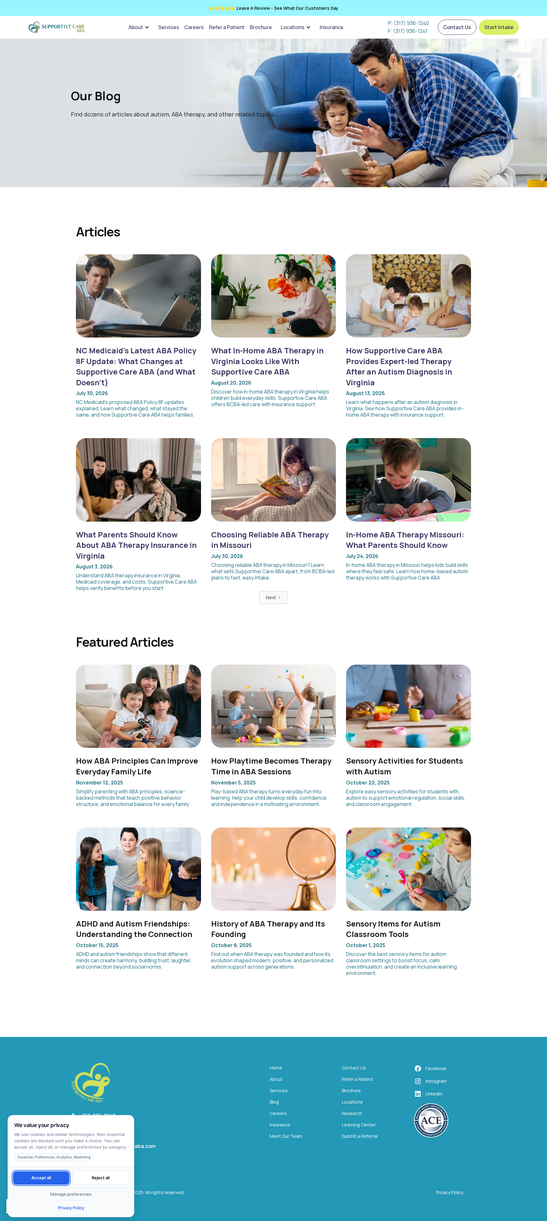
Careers (194, 27)
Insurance (331, 27)
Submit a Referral (360, 1136)
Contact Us (457, 27)
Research (352, 1113)
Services (168, 27)
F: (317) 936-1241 (407, 31)
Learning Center (359, 1125)
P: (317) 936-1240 (408, 23)
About (136, 27)
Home (276, 1068)
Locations (293, 27)
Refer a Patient (227, 27)
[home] (56, 27)
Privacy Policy (449, 1192)
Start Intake (498, 27)
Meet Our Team (286, 1136)
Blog (274, 1102)
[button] (139, 27)
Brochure (261, 27)
